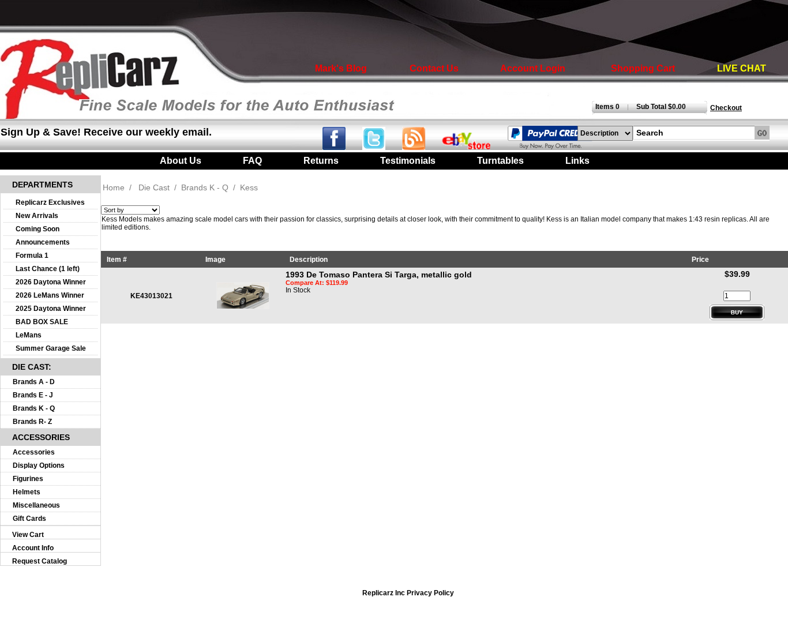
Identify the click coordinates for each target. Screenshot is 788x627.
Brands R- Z (32, 422)
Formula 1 (32, 255)
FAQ (252, 161)
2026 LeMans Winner (50, 295)
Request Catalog (39, 561)
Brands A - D (34, 382)
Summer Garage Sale (51, 348)
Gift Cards (29, 519)
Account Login (532, 68)
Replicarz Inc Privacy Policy (408, 593)
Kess (249, 187)
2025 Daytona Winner (51, 309)
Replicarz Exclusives (50, 202)
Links (577, 161)
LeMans (29, 335)
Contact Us (434, 68)
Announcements (43, 242)
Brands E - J (33, 395)
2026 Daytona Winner (51, 282)
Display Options (39, 465)
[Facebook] (341, 147)
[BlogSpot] (421, 147)
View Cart (28, 535)
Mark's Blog (341, 68)
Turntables (500, 161)
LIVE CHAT (741, 68)
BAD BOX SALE (42, 322)
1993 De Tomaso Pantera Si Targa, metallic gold (379, 274)
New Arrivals (37, 216)
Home (114, 187)
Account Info (33, 548)
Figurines (28, 479)
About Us (180, 161)
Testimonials (408, 161)
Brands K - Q (34, 408)
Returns (321, 161)
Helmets (26, 492)
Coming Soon (37, 229)
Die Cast (154, 187)
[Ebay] (473, 147)
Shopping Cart (643, 68)
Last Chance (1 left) (48, 269)
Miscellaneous (36, 505)
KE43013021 (151, 296)
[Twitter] (382, 147)
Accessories (34, 452)
